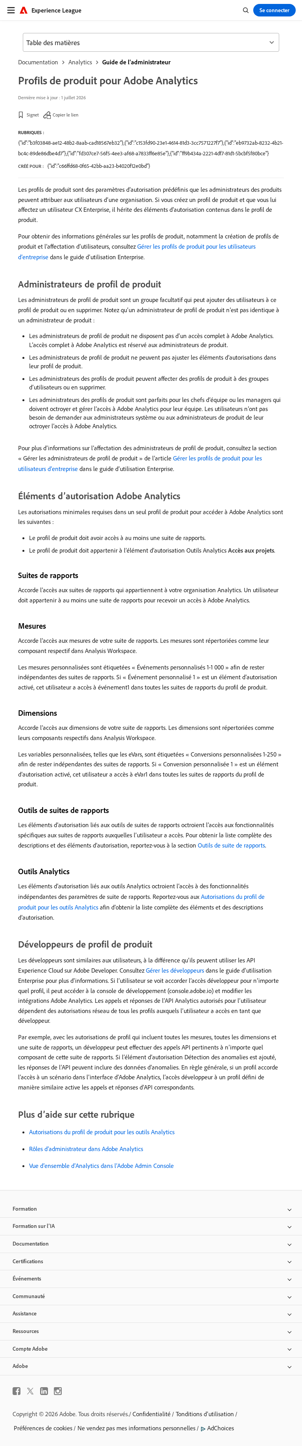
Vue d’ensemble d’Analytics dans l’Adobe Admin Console (101, 1166)
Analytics (80, 62)
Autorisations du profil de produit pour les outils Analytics (102, 1132)
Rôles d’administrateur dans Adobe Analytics (86, 1149)
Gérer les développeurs (175, 970)
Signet (33, 115)
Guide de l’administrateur (136, 62)
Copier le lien (65, 115)
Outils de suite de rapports (231, 845)
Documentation (38, 62)
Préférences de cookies (43, 1428)
